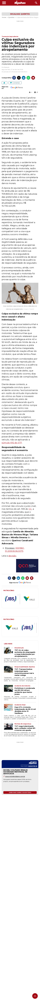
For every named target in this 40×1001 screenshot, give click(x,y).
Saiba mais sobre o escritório (20, 792)
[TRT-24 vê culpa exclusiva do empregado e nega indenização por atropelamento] (9, 652)
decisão (12, 555)
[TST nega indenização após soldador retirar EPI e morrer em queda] (9, 727)
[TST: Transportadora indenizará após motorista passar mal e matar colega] (9, 671)
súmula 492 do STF (12, 442)
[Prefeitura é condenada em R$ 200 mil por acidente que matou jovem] (9, 690)
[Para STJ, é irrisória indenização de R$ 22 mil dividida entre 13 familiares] (9, 709)
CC (30, 509)
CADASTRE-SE (32, 766)
